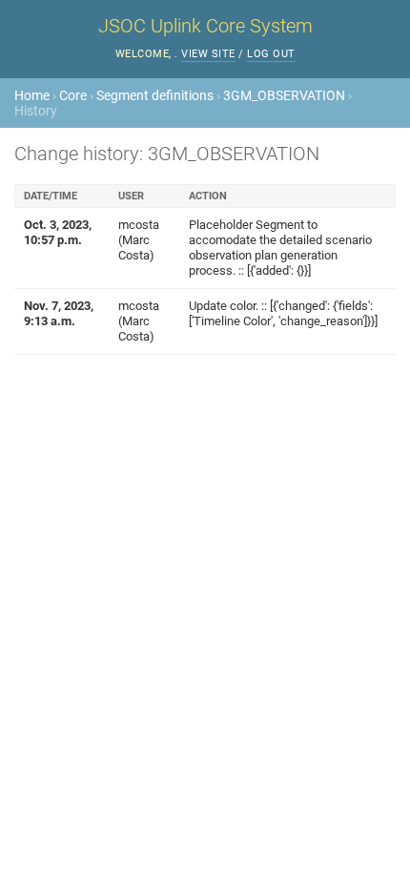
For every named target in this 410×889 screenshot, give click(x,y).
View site (208, 54)
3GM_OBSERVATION (284, 95)
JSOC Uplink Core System (205, 25)
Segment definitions (155, 95)
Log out (271, 54)
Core (73, 95)
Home (32, 95)
